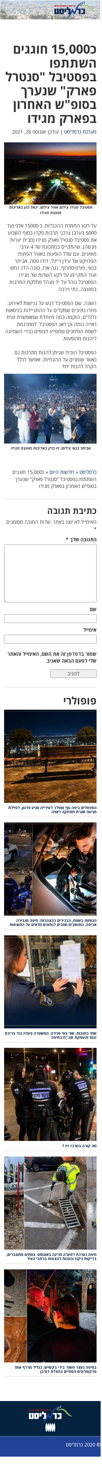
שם (93, 609)
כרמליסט (88, 472)
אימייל (90, 629)
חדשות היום (62, 472)
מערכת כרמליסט (80, 131)
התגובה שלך (81, 539)
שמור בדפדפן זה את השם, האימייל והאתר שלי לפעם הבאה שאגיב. (52, 657)
